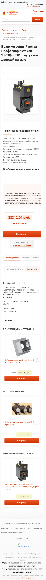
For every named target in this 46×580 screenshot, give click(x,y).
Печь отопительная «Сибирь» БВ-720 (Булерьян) (20, 423)
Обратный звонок (33, 6)
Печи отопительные (10, 34)
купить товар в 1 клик (22, 245)
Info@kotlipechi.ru (27, 578)
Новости (4, 528)
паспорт (36, 258)
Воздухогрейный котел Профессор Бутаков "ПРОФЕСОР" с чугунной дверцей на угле (18, 486)
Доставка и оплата (18, 528)
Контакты (38, 528)
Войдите (4, 2)
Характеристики (12, 258)
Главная (5, 30)
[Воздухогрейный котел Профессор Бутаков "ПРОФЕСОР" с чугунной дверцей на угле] (22, 97)
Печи (24, 30)
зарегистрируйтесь (21, 2)
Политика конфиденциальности (13, 532)
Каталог (15, 30)
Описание (26, 258)
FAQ (29, 528)
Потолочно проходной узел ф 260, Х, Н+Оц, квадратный (19, 361)
